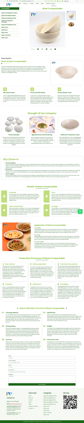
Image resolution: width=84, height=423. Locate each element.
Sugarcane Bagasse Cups (8, 24)
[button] (38, 49)
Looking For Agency (50, 3)
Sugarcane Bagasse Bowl (8, 15)
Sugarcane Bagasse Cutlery (9, 13)
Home (19, 3)
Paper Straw (4, 27)
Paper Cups (4, 37)
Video (42, 3)
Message (10, 374)
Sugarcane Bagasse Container (7, 21)
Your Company (12, 360)
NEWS (37, 3)
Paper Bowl (4, 30)
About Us (25, 3)
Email (9, 365)
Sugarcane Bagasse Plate (8, 18)
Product (32, 3)
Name (9, 356)
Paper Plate (4, 32)
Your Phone (11, 370)
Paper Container (6, 35)
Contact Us (53, 5)
